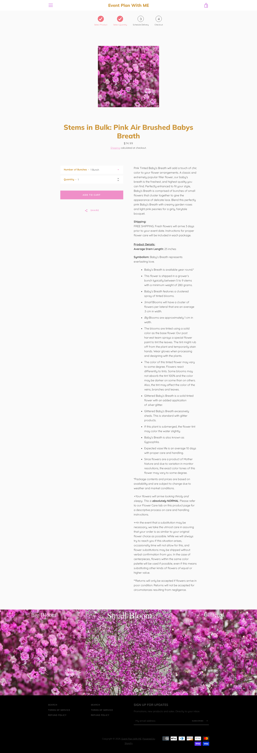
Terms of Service (59, 710)
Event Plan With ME (128, 5)
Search (52, 704)
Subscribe (198, 721)
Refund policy (57, 715)
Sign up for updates (151, 705)
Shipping (115, 147)
